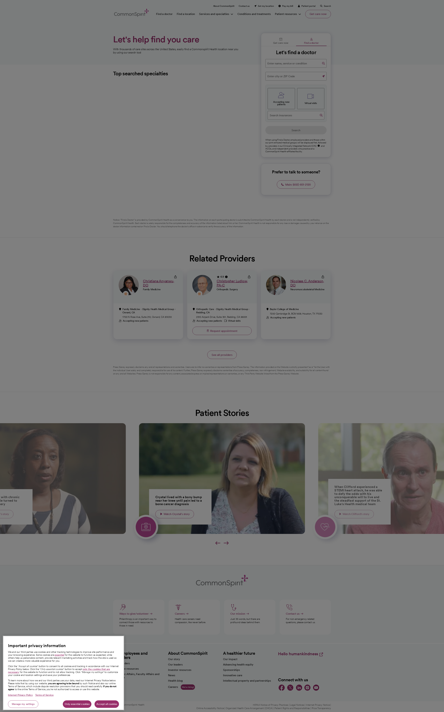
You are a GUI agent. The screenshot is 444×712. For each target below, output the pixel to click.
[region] (63, 673)
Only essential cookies (77, 704)
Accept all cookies (106, 704)
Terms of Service (44, 695)
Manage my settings (23, 704)
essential (59, 655)
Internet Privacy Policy (20, 695)
